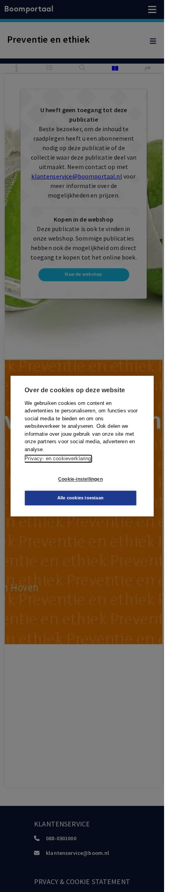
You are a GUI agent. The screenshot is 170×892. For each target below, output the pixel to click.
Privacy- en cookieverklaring (58, 458)
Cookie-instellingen (80, 479)
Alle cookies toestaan (80, 497)
